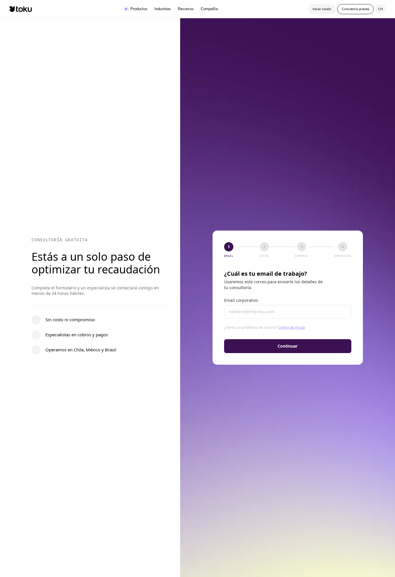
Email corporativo (241, 300)
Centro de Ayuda (291, 327)
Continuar (288, 346)
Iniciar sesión (322, 9)
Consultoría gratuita (355, 9)
